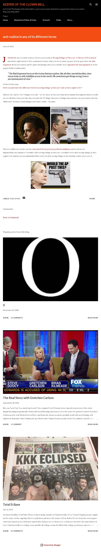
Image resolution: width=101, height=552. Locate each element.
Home (5, 20)
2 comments (17, 318)
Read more (93, 318)
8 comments (17, 531)
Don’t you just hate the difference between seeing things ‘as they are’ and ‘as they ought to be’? (42, 88)
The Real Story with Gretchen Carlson (28, 398)
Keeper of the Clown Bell (24, 4)
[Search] (90, 4)
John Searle (12, 58)
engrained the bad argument (78, 65)
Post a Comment (11, 217)
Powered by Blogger (52, 545)
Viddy (58, 20)
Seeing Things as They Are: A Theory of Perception (74, 58)
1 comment (16, 424)
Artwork (46, 20)
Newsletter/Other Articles (25, 20)
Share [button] (92, 198)
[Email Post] (23, 198)
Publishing (15, 198)
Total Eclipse (11, 504)
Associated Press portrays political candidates (51, 149)
